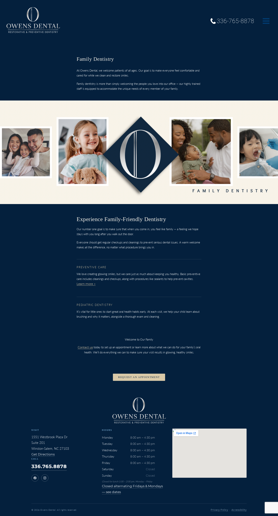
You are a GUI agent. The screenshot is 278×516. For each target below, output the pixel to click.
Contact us (85, 347)
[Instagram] (44, 478)
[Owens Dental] (33, 21)
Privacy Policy (219, 509)
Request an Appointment (139, 377)
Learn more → (86, 284)
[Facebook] (35, 478)
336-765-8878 (235, 21)
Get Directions (43, 454)
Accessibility (239, 509)
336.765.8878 (49, 466)
